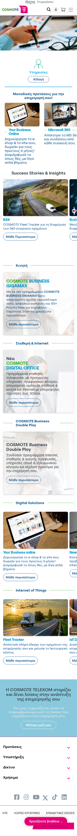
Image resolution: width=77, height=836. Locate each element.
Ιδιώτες (30, 1)
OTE (5, 813)
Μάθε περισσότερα (23, 324)
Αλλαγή (38, 79)
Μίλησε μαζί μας (38, 725)
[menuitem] (16, 797)
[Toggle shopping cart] (63, 9)
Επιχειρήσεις (45, 1)
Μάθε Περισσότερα (20, 237)
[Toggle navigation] (71, 9)
